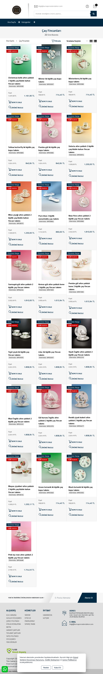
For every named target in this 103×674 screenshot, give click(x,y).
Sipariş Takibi (30, 624)
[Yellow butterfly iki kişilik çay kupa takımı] (21, 127)
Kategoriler (25, 22)
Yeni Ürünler (11, 642)
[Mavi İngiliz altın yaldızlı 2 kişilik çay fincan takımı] (21, 399)
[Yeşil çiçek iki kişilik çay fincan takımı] (21, 333)
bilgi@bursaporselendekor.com (81, 624)
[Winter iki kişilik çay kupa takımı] (52, 59)
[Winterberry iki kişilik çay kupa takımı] (82, 59)
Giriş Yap (87, 6)
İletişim (46, 618)
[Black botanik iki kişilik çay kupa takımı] (82, 467)
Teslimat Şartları (13, 633)
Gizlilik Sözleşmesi (13, 618)
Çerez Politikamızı (69, 660)
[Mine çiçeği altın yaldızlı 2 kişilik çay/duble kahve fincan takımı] (21, 196)
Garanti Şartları (13, 630)
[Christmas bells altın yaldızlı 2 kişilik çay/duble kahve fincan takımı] (21, 59)
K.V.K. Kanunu (11, 615)
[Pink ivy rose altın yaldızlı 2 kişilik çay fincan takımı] (21, 536)
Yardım (27, 615)
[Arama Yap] (94, 13)
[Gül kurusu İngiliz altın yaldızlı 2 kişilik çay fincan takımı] (52, 399)
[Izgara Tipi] (91, 41)
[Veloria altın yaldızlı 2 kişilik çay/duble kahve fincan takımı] (82, 127)
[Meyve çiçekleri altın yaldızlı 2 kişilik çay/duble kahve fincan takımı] (21, 467)
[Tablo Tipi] (95, 41)
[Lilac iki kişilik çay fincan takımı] (52, 333)
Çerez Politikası (12, 621)
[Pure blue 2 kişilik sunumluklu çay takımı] (52, 196)
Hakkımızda (47, 615)
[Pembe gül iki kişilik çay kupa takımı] (52, 127)
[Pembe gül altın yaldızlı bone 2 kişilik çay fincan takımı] (82, 264)
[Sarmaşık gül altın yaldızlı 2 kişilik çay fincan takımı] (21, 265)
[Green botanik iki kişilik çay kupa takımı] (52, 467)
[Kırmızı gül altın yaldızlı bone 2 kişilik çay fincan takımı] (52, 265)
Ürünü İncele (17, 107)
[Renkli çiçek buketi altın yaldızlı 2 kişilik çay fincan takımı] (82, 399)
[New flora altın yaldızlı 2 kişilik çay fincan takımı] (82, 196)
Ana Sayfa (12, 22)
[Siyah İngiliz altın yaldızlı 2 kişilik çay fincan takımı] (82, 333)
